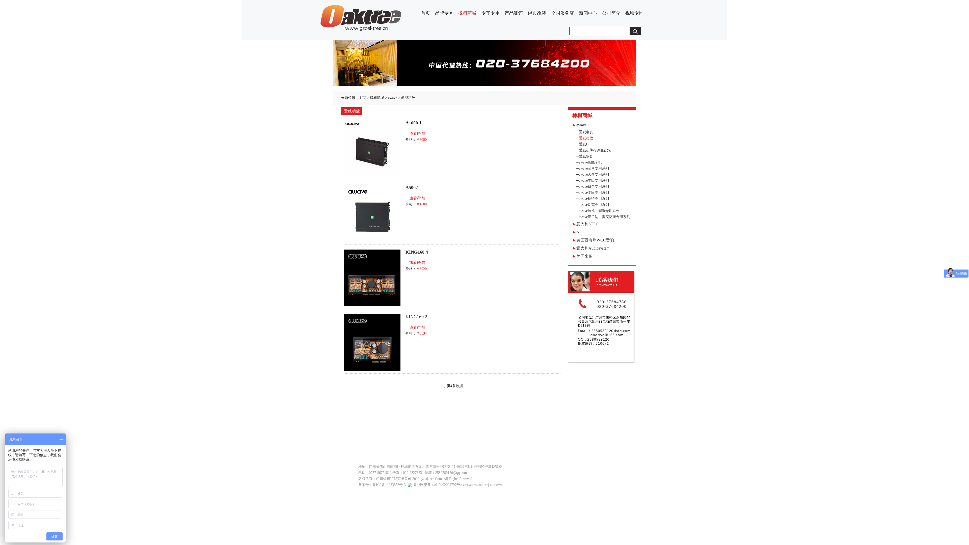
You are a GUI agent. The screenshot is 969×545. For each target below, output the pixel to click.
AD (579, 232)
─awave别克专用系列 (592, 205)
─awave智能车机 (589, 162)
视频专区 (634, 13)
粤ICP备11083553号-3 (389, 485)
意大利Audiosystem (592, 248)
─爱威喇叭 (584, 132)
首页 (425, 13)
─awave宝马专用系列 (592, 168)
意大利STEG (587, 224)
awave (392, 98)
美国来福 (584, 256)
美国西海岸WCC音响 (595, 240)
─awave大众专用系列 (592, 174)
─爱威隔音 (584, 156)
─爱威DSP (584, 144)
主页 (362, 98)
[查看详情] (417, 133)
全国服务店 (562, 13)
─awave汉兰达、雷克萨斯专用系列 (603, 217)
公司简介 (611, 13)
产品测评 (514, 13)
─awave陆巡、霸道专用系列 (598, 211)
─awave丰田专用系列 (592, 180)
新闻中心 (588, 13)
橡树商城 (467, 13)
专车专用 (490, 13)
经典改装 (537, 13)
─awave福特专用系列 (592, 199)
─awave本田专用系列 (592, 193)
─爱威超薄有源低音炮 (593, 150)
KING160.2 (416, 316)
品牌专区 (444, 13)
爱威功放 (408, 98)
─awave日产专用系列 (592, 186)
